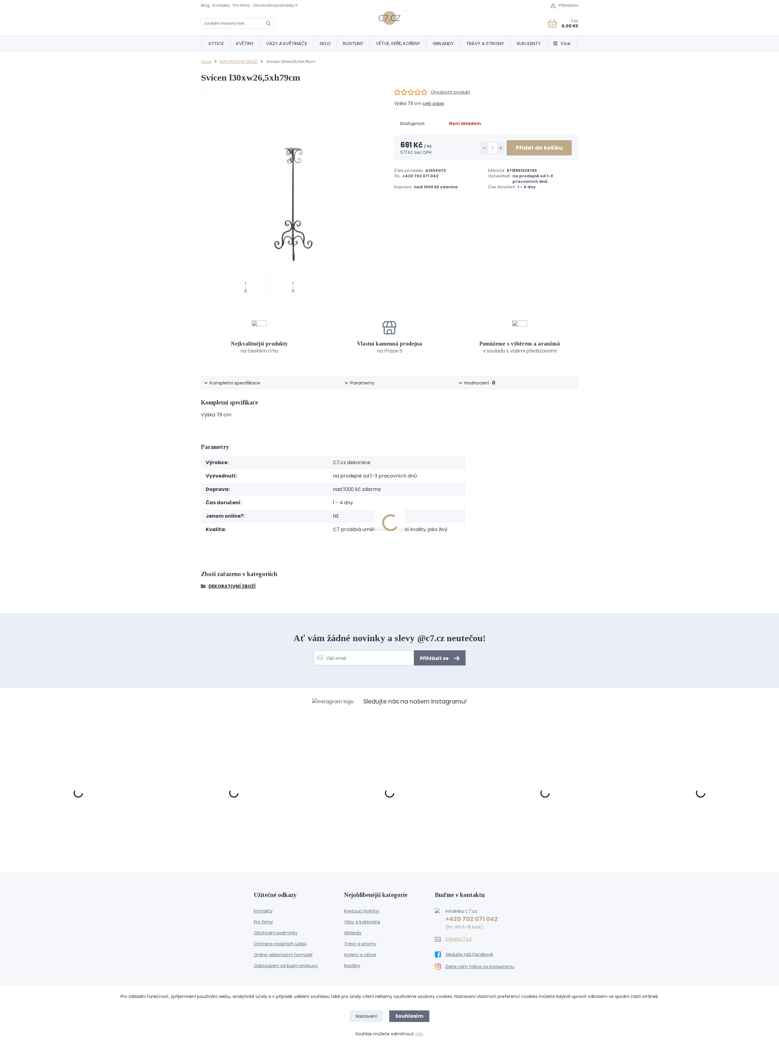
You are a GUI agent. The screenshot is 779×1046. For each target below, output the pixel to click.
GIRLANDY (443, 43)
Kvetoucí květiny (361, 911)
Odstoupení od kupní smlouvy (286, 966)
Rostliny (352, 966)
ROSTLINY (353, 43)
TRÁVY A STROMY (485, 43)
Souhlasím (409, 1016)
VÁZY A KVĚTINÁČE (286, 43)
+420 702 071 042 (471, 919)
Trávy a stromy (360, 944)
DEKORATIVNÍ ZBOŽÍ (238, 61)
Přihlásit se (434, 658)
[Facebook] (480, 954)
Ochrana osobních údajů (280, 944)
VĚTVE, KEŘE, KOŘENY (398, 43)
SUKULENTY (529, 43)
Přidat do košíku (539, 147)
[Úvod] (389, 18)
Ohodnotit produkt (450, 92)
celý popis (433, 103)
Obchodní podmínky (273, 5)
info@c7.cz (458, 939)
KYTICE (216, 43)
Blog (205, 5)
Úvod (206, 61)
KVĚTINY (245, 43)
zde (419, 1034)
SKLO (325, 43)
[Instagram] (480, 967)
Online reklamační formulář (283, 955)
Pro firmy (241, 5)
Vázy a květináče (362, 922)
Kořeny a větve (360, 955)
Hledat (268, 24)
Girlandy (353, 933)
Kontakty (221, 5)
